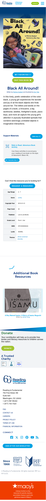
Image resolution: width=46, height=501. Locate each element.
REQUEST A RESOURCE (22, 186)
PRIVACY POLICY (9, 419)
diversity (20, 239)
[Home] (8, 2)
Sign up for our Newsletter (17, 446)
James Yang (26, 317)
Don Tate (36, 92)
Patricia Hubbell (18, 92)
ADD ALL (35, 136)
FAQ (4, 409)
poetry (20, 197)
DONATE (35, 3)
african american (23, 237)
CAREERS (6, 416)
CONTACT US (8, 413)
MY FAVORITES (22, 75)
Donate (7, 348)
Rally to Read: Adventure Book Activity (23, 146)
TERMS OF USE (10, 423)
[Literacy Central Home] (18, 2)
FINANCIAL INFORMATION (12, 426)
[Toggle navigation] (42, 3)
